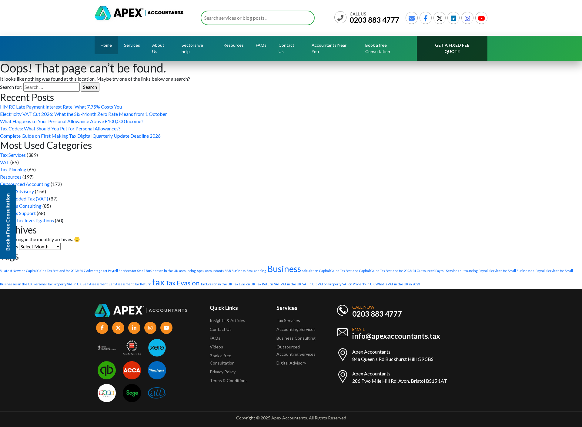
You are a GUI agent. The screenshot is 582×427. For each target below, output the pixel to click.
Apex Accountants (210, 271)
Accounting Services (296, 329)
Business (284, 268)
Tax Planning (13, 169)
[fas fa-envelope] (412, 18)
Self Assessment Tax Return (130, 284)
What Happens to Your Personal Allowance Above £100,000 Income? (71, 121)
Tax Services (13, 155)
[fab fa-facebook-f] (426, 18)
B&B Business (235, 271)
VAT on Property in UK (358, 284)
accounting (187, 271)
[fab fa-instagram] (467, 18)
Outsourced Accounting (25, 184)
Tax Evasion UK (244, 284)
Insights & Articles (227, 320)
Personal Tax (42, 284)
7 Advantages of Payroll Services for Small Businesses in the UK (131, 271)
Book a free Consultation (377, 48)
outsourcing (469, 271)
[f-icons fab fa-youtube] (166, 328)
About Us (158, 48)
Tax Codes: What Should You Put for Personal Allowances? (60, 128)
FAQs (261, 45)
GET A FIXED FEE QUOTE (452, 48)
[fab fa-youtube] (481, 18)
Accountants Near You (329, 48)
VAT (4, 162)
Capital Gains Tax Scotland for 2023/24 (387, 271)
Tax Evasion (182, 283)
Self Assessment (95, 284)
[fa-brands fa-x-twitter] (439, 18)
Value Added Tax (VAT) (24, 198)
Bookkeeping (256, 271)
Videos (216, 346)
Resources (11, 177)
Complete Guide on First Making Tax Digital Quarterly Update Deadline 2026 (80, 136)
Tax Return (264, 284)
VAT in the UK (291, 284)
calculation (310, 271)
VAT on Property (329, 284)
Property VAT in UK (67, 284)
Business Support (18, 213)
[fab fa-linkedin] (453, 18)
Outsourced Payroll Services (438, 271)
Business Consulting (21, 206)
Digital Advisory (17, 191)
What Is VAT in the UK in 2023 (398, 284)
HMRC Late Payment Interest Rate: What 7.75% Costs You (61, 106)
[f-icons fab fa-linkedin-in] (134, 328)
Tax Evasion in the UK (216, 284)
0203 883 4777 (374, 19)
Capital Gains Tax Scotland (338, 271)
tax (158, 282)
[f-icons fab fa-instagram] (150, 328)
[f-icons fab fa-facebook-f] (102, 328)
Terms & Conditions (229, 380)
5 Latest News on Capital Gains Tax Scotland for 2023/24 (41, 271)
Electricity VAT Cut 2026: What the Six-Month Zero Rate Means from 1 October (83, 114)
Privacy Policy (223, 371)
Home (106, 45)
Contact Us (286, 48)
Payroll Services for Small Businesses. (507, 271)
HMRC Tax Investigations (27, 220)
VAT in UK (309, 284)
